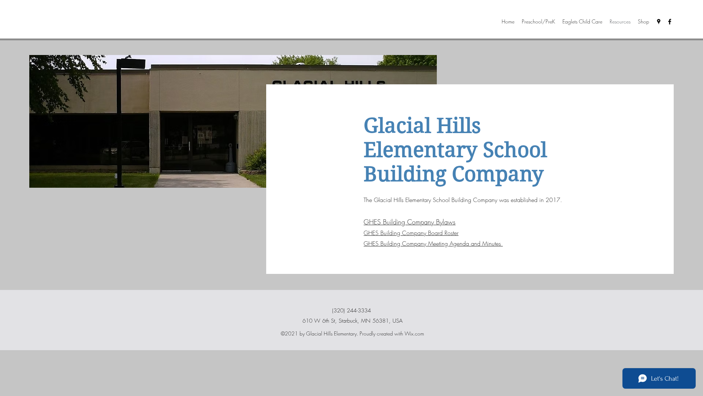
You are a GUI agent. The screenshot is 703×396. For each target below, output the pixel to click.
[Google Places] (658, 21)
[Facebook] (669, 21)
